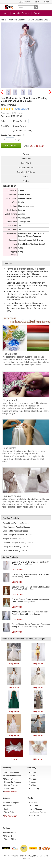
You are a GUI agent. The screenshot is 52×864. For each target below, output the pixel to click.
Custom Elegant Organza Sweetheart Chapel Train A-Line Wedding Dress (30, 600)
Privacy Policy (10, 835)
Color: (3, 121)
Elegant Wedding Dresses (14, 538)
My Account (23, 1)
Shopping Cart (49, 7)
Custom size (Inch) (23, 130)
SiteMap (32, 785)
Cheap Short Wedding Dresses (16, 546)
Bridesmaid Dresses (12, 775)
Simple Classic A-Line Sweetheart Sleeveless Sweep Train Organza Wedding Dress (31, 625)
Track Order (9, 812)
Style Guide (34, 815)
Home (5, 13)
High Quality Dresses (38, 812)
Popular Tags (34, 788)
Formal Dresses (11, 785)
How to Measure (35, 809)
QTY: (3, 139)
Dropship (32, 782)
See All (37, 13)
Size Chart (33, 802)
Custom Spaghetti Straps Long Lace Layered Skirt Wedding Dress (30, 575)
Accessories (9, 788)
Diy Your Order (10, 815)
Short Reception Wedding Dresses (17, 534)
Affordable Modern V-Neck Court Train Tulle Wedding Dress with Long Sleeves (30, 612)
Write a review (21, 108)
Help (36, 1)
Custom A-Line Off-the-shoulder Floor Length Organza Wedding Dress (30, 562)
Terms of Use (10, 839)
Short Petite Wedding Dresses (15, 530)
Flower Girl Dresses (12, 782)
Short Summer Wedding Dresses (16, 527)
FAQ (6, 809)
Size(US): (5, 126)
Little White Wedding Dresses (15, 550)
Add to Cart (10, 145)
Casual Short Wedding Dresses (16, 523)
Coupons (8, 805)
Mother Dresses (11, 778)
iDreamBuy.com (30, 855)
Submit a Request (11, 802)
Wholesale (33, 778)
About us (32, 772)
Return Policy (10, 832)
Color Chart (33, 805)
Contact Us (33, 775)
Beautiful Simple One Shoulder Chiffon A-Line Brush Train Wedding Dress (31, 587)
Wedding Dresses (21, 13)
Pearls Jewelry (10, 791)
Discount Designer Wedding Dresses (18, 542)
